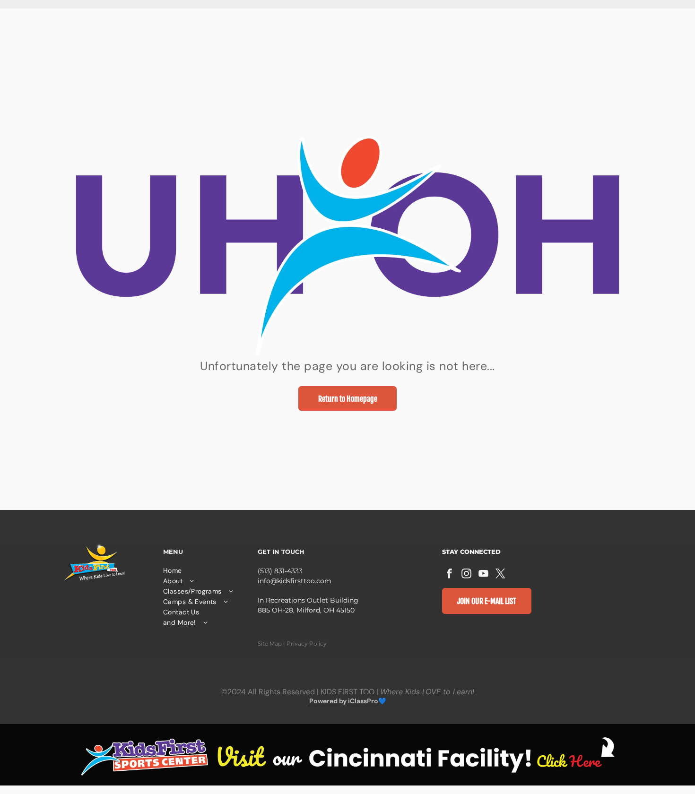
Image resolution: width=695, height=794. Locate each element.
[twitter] (500, 574)
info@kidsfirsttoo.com (294, 581)
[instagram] (466, 574)
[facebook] (449, 574)
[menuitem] (205, 570)
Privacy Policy (307, 643)
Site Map (270, 643)
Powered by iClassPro (343, 701)
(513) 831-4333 (280, 571)
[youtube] (483, 574)
